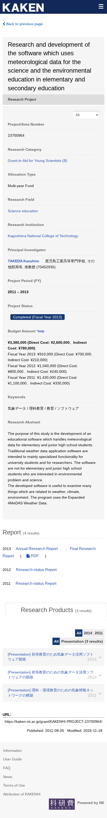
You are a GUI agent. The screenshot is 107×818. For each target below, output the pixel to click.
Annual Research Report (37, 549)
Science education (23, 211)
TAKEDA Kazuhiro (23, 261)
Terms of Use (14, 785)
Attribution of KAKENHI (22, 794)
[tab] (56, 610)
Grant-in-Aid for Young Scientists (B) (37, 161)
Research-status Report (36, 570)
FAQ (6, 768)
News (7, 777)
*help (40, 331)
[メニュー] (100, 6)
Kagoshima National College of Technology (43, 236)
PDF (34, 556)
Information (12, 750)
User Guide (12, 759)
